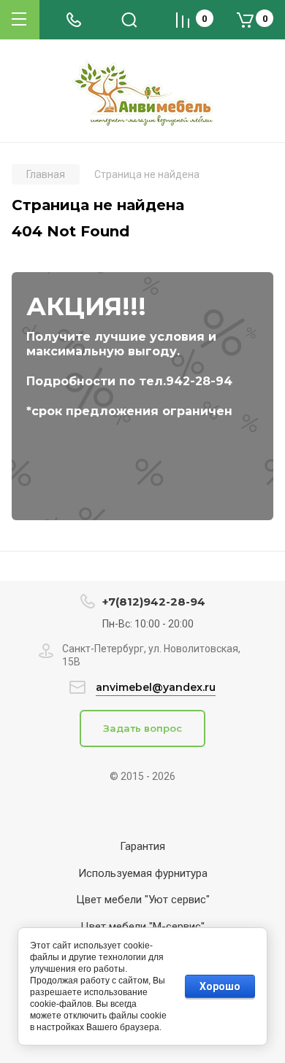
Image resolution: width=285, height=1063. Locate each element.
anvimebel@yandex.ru (156, 687)
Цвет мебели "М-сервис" (142, 926)
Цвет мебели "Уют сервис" (143, 899)
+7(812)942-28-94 (153, 601)
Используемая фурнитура (143, 873)
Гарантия (142, 846)
